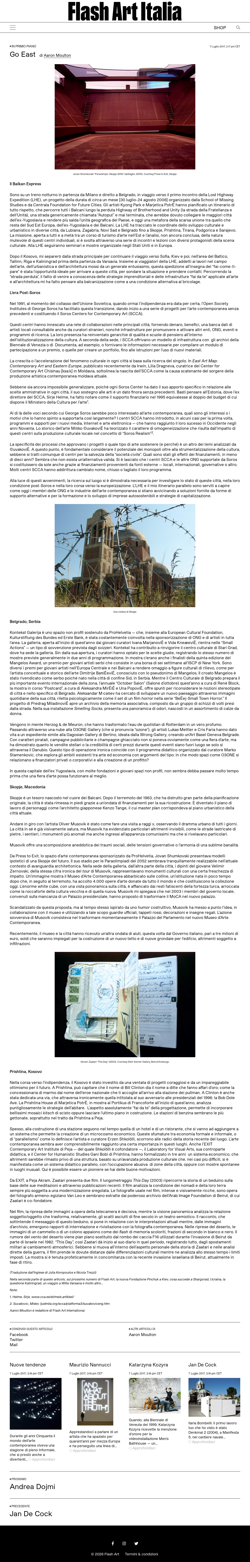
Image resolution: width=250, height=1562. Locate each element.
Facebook (19, 1334)
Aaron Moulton (57, 55)
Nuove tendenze (28, 1364)
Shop (220, 27)
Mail (14, 1344)
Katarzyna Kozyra (148, 1364)
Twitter (16, 1339)
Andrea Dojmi (32, 1486)
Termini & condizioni (141, 1554)
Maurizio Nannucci (90, 1364)
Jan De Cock (202, 1364)
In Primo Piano (24, 46)
